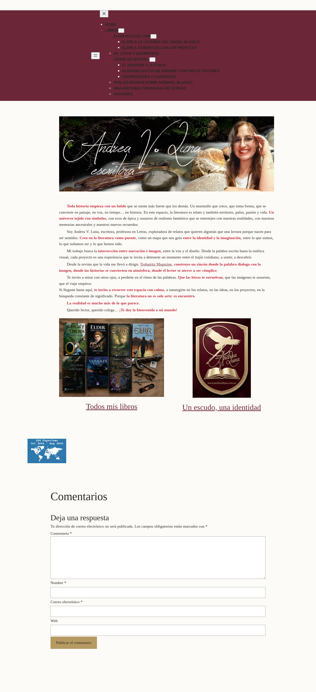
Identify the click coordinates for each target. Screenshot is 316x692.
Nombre (58, 583)
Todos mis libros (111, 406)
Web (54, 621)
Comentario (61, 533)
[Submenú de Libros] (121, 30)
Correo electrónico (67, 602)
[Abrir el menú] (95, 55)
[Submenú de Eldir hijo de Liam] (153, 36)
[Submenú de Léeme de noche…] (152, 59)
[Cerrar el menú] (104, 13)
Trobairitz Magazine (156, 264)
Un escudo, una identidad (221, 407)
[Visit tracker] (47, 462)
